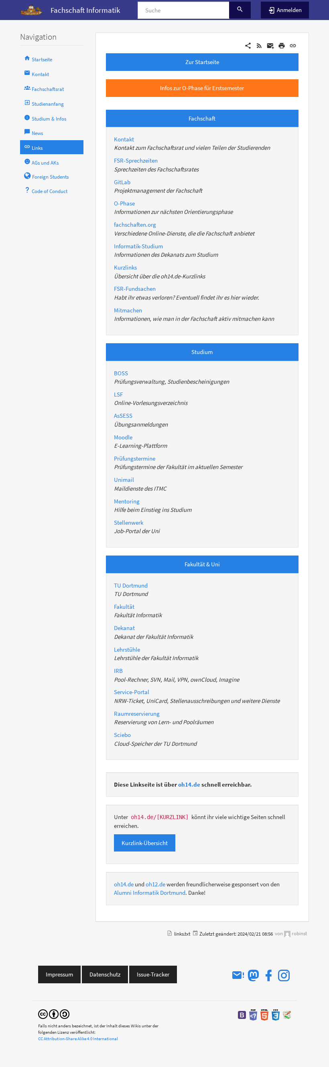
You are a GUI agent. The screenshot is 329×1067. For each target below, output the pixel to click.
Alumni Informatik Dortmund (149, 892)
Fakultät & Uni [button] (202, 564)
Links (36, 148)
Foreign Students (50, 176)
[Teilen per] (248, 45)
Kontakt (39, 74)
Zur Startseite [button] (202, 62)
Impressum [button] (59, 974)
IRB (118, 670)
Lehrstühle (127, 649)
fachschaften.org (135, 224)
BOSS (121, 373)
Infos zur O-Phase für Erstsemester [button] (202, 88)
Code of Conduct (48, 191)
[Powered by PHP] (253, 1014)
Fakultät (124, 606)
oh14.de (189, 784)
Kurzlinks (125, 267)
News (36, 133)
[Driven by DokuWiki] (287, 1014)
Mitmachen (128, 310)
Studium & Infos (48, 118)
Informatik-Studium (138, 246)
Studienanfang (47, 104)
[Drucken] (281, 45)
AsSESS (123, 415)
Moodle (123, 437)
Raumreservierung (137, 713)
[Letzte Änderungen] (259, 45)
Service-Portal (131, 692)
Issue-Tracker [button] (153, 974)
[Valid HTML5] (264, 1014)
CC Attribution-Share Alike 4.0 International (78, 1038)
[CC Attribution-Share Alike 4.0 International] (53, 1013)
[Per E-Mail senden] (270, 45)
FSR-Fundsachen (135, 288)
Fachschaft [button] (202, 118)
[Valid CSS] (276, 1014)
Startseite (41, 59)
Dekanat (124, 628)
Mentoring (127, 501)
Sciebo (122, 735)
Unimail (124, 479)
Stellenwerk (128, 522)
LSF (118, 394)
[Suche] (240, 10)
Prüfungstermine (134, 458)
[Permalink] (293, 45)
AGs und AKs (44, 162)
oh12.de (155, 884)
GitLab (122, 182)
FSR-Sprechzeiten (136, 160)
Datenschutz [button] (104, 974)
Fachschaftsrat (47, 89)
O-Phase (124, 203)
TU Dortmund (131, 585)
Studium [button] (202, 352)
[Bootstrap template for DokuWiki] (242, 1014)
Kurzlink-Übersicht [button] (145, 843)
